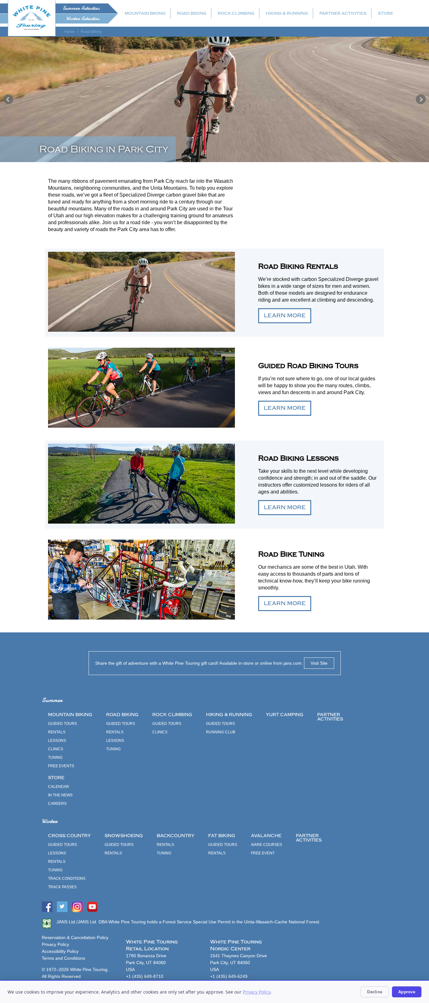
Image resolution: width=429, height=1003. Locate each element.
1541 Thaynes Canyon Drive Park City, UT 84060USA (238, 962)
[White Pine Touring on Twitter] (62, 910)
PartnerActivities (330, 717)
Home (69, 31)
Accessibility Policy (60, 951)
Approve (406, 992)
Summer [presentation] (81, 8)
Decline (374, 992)
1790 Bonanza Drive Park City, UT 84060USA (146, 962)
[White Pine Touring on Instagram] (77, 910)
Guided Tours (62, 723)
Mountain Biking (145, 13)
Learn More (285, 315)
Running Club (220, 732)
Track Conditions (66, 878)
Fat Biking (221, 835)
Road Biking (191, 13)
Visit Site (319, 663)
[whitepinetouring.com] (32, 17)
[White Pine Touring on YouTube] (92, 910)
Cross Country (69, 835)
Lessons (57, 740)
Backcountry (175, 835)
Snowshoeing (124, 835)
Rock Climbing (236, 13)
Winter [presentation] (83, 18)
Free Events (61, 766)
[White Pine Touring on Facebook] (47, 910)
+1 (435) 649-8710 (144, 976)
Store (385, 13)
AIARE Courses (266, 844)
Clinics (55, 749)
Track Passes (62, 887)
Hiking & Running (287, 13)
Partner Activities (343, 13)
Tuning (55, 757)
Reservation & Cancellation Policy (75, 937)
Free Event (262, 853)
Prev (8, 99)
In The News (60, 795)
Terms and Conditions (63, 958)
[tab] (59, 8)
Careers (57, 803)
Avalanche (266, 835)
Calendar (58, 786)
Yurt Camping (284, 714)
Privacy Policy (55, 944)
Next (421, 99)
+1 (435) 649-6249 (228, 976)
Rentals (56, 732)
